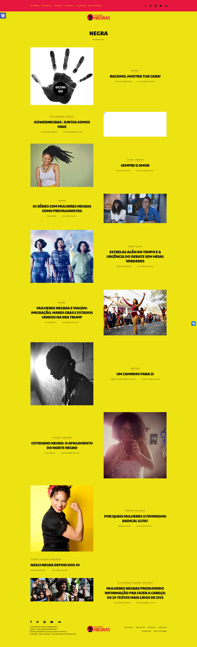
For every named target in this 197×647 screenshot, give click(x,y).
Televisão (62, 200)
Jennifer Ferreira (124, 266)
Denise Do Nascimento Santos (123, 379)
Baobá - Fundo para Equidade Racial (43, 629)
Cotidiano (56, 437)
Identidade (135, 368)
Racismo (135, 70)
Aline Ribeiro (49, 453)
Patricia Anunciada (123, 81)
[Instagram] (156, 6)
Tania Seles (51, 216)
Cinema (131, 246)
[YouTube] (161, 6)
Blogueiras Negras (49, 132)
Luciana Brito (51, 322)
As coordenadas (57, 116)
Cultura (130, 159)
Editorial (70, 116)
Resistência (140, 510)
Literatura (139, 159)
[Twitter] (151, 6)
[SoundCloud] (166, 6)
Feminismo (129, 510)
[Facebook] (146, 6)
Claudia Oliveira (123, 170)
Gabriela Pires (124, 526)
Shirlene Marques (38, 570)
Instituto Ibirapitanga (48, 627)
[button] (3, 16)
